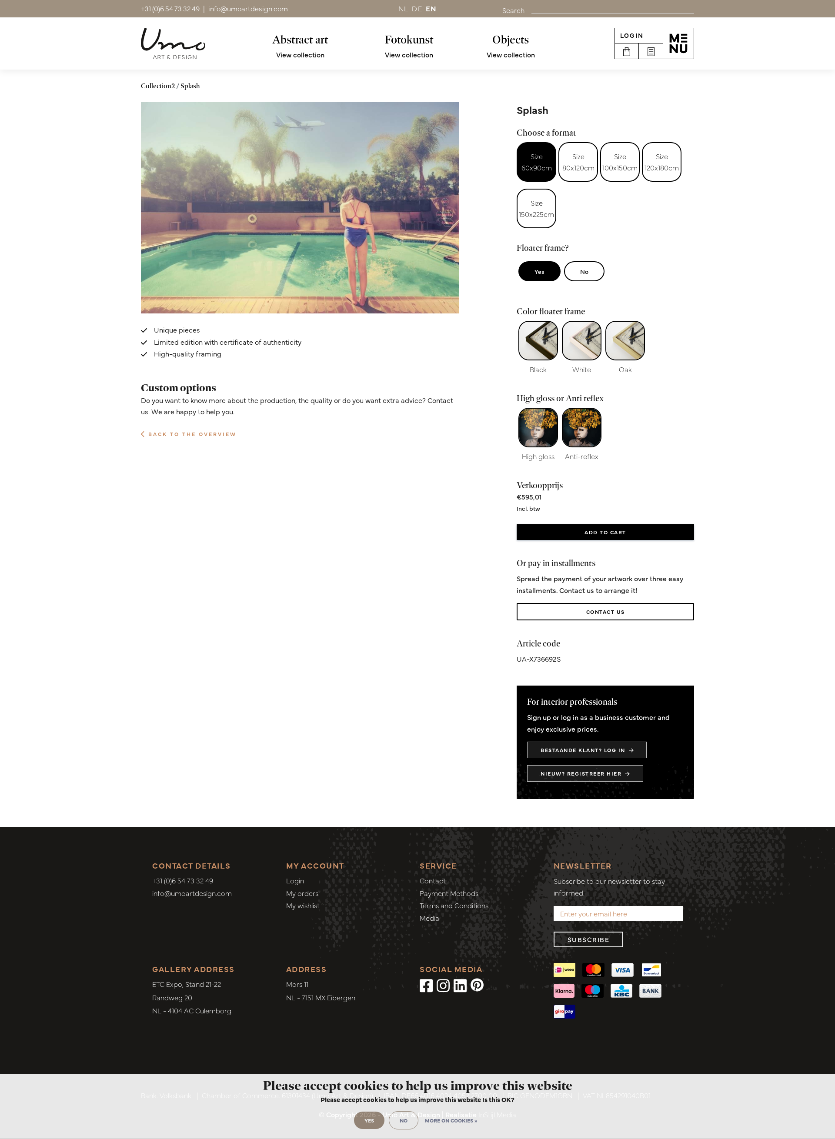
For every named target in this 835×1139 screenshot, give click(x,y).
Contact (433, 880)
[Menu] (678, 43)
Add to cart (605, 532)
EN (431, 8)
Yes (539, 271)
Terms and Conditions (454, 905)
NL (403, 8)
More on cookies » (451, 1120)
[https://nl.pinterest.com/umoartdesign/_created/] (477, 984)
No (584, 271)
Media (429, 918)
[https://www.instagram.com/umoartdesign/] (443, 984)
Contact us (605, 611)
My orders (302, 893)
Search (513, 10)
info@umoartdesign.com (192, 893)
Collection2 (158, 86)
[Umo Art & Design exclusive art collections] (173, 43)
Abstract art (300, 40)
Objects (510, 40)
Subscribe (589, 939)
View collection (300, 54)
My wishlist (303, 905)
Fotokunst (409, 40)
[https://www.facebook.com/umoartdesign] (426, 984)
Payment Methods (449, 893)
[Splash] (300, 208)
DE (417, 8)
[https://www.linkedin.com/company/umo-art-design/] (460, 984)
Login (632, 35)
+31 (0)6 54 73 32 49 (182, 880)
